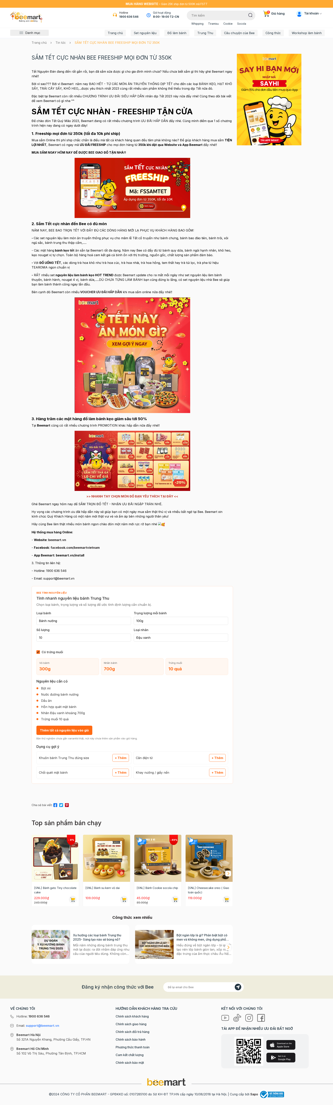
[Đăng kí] (238, 987)
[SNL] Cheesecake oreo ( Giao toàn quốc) (208, 890)
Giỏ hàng (276, 13)
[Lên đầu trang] (326, 1101)
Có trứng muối (52, 652)
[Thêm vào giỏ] (73, 899)
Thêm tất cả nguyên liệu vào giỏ (64, 730)
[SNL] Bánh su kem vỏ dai (102, 888)
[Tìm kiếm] (250, 15)
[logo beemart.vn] (166, 1082)
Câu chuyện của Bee (239, 33)
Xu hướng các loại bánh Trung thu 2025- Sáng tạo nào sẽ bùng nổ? (97, 937)
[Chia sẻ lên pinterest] (67, 804)
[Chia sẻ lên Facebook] (55, 804)
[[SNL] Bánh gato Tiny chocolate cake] (55, 858)
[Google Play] (280, 1057)
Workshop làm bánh (307, 33)
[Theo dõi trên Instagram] (249, 1017)
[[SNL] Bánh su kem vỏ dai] (106, 858)
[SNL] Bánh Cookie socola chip (157, 888)
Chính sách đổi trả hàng (132, 1032)
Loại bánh (43, 613)
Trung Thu (205, 33)
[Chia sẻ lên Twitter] (61, 804)
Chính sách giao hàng (131, 1024)
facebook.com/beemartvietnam (75, 548)
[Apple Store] (280, 1045)
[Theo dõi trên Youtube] (225, 1017)
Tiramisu (213, 23)
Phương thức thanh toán (133, 1047)
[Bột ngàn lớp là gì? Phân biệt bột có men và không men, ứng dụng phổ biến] (154, 944)
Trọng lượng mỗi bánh (150, 613)
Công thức (273, 33)
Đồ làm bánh (176, 33)
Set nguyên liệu (145, 33)
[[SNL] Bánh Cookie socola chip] (157, 858)
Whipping (197, 23)
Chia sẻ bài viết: (42, 805)
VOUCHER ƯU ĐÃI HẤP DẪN (100, 292)
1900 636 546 (129, 16)
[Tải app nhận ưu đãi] (269, 99)
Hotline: (33, 1016)
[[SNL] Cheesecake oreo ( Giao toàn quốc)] (209, 858)
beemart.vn (57, 540)
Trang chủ (115, 33)
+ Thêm (120, 758)
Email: (37, 1026)
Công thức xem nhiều (132, 917)
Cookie (228, 23)
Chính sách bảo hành (130, 1039)
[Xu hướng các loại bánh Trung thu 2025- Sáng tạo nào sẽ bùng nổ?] (51, 944)
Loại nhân (141, 630)
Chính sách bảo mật (130, 1063)
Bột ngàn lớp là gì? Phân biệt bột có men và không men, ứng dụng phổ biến (202, 937)
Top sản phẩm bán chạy (66, 823)
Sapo (254, 1094)
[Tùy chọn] (175, 899)
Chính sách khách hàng (132, 1016)
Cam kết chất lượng (130, 1055)
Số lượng (43, 630)
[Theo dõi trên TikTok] (237, 1017)
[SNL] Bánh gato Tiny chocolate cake (55, 890)
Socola (241, 23)
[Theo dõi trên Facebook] (261, 1017)
